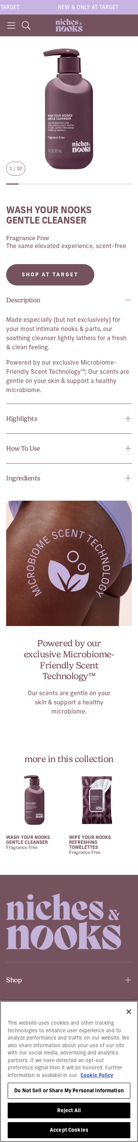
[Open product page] (34, 800)
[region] (69, 1071)
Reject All (69, 1110)
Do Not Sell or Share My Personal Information (69, 1090)
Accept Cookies (69, 1130)
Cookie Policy (96, 1075)
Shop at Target (50, 274)
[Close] (128, 1011)
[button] (11, 25)
